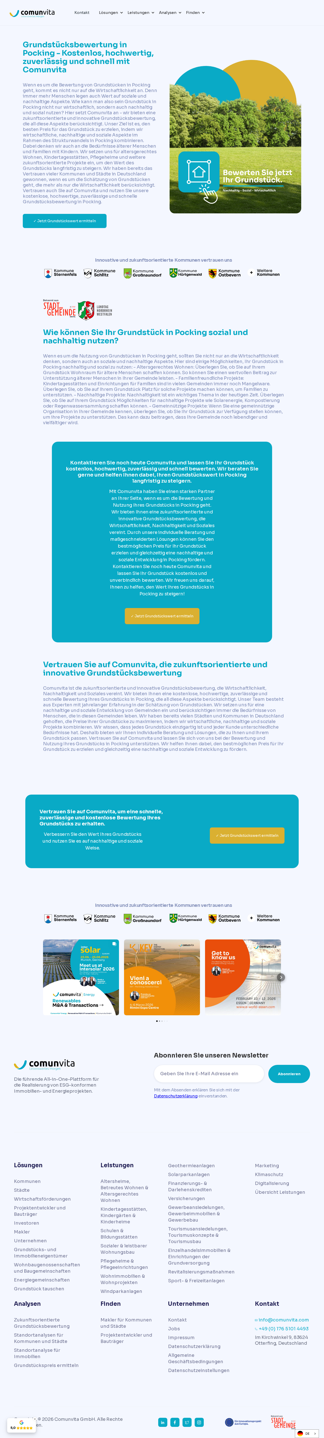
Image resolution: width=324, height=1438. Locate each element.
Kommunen (27, 1181)
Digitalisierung (272, 1183)
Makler (22, 1232)
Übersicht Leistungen (280, 1192)
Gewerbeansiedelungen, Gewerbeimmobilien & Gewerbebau (196, 1214)
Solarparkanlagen (189, 1174)
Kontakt (177, 1320)
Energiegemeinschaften (42, 1280)
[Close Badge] (35, 1419)
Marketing (267, 1166)
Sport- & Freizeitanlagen (196, 1281)
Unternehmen (30, 1241)
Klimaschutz (269, 1174)
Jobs (174, 1329)
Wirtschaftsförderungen (42, 1199)
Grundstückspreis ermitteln (46, 1365)
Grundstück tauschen (39, 1289)
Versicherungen (186, 1198)
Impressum (181, 1337)
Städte (22, 1190)
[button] (110, 12)
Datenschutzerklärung (176, 1096)
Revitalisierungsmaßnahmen (201, 1272)
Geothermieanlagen (191, 1166)
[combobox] (307, 1433)
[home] (35, 12)
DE (308, 1433)
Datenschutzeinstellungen (199, 1370)
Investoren (26, 1223)
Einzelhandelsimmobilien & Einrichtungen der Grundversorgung (199, 1257)
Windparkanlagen (121, 1291)
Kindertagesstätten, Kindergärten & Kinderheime (123, 1215)
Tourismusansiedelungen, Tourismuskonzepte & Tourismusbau (198, 1235)
